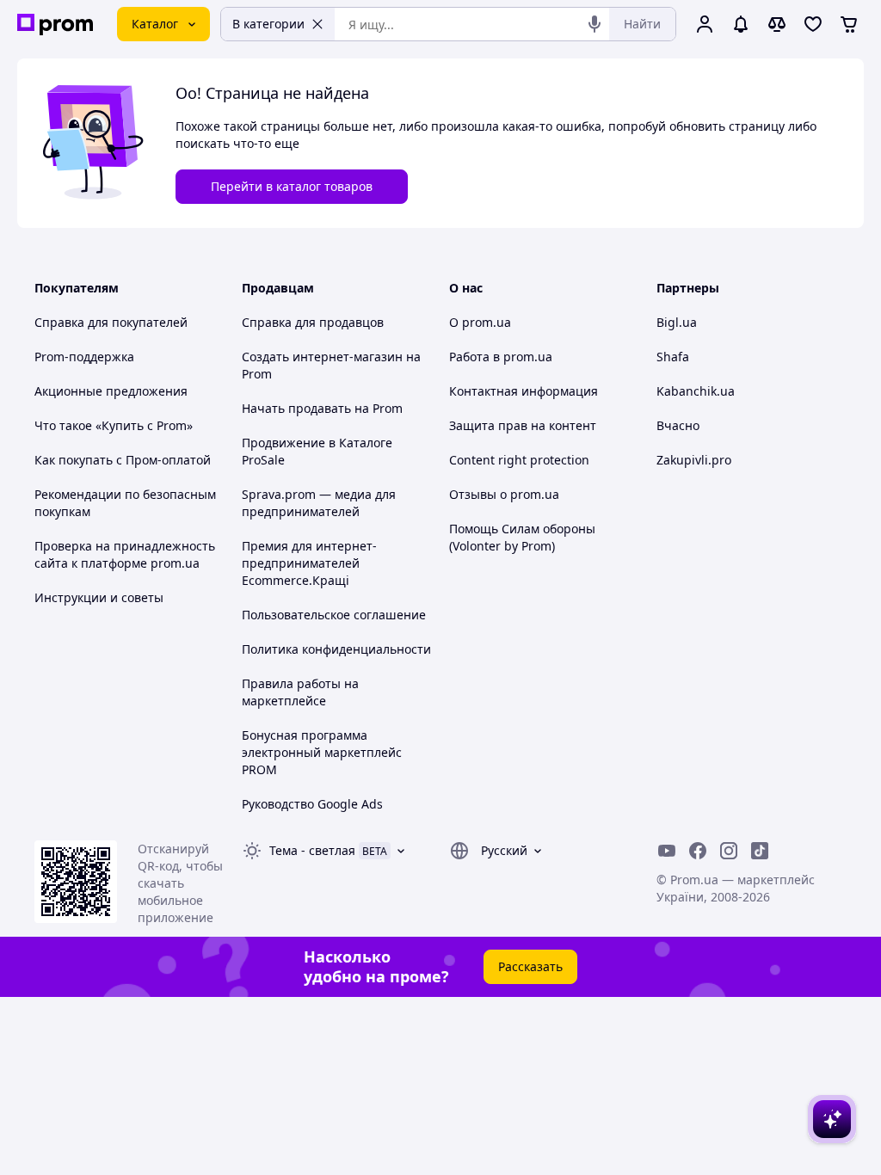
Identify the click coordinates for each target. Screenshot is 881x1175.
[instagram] (728, 850)
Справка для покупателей (111, 322)
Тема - (312, 850)
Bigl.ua (676, 322)
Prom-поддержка (84, 356)
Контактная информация (523, 391)
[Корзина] (849, 24)
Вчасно (677, 425)
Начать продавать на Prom (322, 408)
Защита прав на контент (522, 425)
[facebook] (697, 850)
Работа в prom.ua (500, 356)
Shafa (672, 356)
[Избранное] (813, 24)
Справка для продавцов (313, 322)
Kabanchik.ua (695, 391)
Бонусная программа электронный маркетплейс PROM (322, 752)
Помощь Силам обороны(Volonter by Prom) (522, 537)
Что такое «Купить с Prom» (113, 425)
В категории (268, 23)
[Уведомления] (740, 24)
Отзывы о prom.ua (504, 494)
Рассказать (530, 966)
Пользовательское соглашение (334, 614)
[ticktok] (759, 850)
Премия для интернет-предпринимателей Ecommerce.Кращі (309, 563)
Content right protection (519, 460)
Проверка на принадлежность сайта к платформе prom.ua (124, 554)
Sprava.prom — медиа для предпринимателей (319, 503)
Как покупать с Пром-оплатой (122, 460)
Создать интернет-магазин (322, 356)
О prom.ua (480, 322)
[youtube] (666, 850)
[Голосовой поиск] (594, 24)
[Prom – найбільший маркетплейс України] (55, 24)
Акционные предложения (111, 391)
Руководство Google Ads (312, 804)
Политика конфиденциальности (336, 649)
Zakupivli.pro (693, 460)
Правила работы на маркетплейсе (300, 692)
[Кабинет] (704, 24)
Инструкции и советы (98, 597)
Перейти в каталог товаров (292, 186)
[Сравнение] (777, 24)
